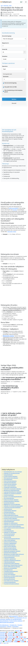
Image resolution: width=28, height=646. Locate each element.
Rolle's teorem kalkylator (10, 546)
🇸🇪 (21, 2)
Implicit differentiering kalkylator (12, 566)
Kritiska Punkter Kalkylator (10, 518)
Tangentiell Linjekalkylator (10, 487)
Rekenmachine (18, 640)
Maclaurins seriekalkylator (10, 568)
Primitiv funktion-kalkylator (10, 476)
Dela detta (23, 15)
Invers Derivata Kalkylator (10, 481)
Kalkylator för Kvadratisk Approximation (14, 524)
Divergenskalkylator (9, 512)
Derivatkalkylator (8, 479)
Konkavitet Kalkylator (9, 503)
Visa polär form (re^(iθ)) (10, 87)
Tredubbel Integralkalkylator (11, 571)
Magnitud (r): (5, 43)
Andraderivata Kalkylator (10, 482)
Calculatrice (3, 637)
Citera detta (5, 15)
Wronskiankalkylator (9, 498)
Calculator (2, 634)
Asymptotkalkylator (9, 573)
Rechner (10, 640)
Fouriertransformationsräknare (12, 555)
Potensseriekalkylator (9, 557)
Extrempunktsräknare (9, 579)
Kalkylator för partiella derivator (12, 473)
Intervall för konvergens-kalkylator (12, 489)
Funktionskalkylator (9, 495)
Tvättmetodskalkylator (9, 562)
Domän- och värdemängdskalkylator (13, 496)
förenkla (15, 209)
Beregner (17, 630)
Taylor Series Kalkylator (9, 540)
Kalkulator (21, 637)
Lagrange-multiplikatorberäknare (12, 560)
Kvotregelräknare (8, 569)
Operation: (5, 66)
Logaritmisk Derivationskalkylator (12, 507)
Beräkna (14, 99)
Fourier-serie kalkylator (9, 574)
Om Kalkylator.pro (4, 625)
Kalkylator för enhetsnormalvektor (12, 493)
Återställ (14, 103)
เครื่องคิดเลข (8, 641)
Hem (2, 5)
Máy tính (3, 640)
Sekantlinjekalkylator (9, 521)
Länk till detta (14, 15)
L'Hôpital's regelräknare (10, 559)
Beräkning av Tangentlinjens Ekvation (13, 565)
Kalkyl (10, 5)
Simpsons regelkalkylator (10, 543)
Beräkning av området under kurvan (13, 576)
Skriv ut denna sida (6, 14)
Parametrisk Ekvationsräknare (11, 583)
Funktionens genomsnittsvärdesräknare (14, 517)
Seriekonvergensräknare (10, 548)
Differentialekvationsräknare (11, 515)
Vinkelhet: (4, 56)
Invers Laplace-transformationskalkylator (14, 527)
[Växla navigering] (26, 2)
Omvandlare (15, 626)
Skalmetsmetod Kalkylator (10, 552)
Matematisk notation (8, 336)
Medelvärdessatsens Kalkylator (11, 501)
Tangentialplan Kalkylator (10, 510)
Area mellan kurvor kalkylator (11, 580)
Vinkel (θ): (4, 49)
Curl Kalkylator (7, 529)
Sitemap (9, 626)
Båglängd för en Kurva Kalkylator (12, 504)
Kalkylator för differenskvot (11, 523)
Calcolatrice (3, 632)
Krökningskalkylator (9, 531)
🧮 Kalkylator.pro (5, 2)
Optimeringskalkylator (9, 577)
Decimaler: (6, 76)
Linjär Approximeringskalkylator (12, 520)
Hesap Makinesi (12, 637)
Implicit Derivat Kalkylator (10, 484)
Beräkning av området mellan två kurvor (14, 554)
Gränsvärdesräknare (9, 535)
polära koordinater (13, 208)
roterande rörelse (11, 231)
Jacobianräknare (8, 509)
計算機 (15, 641)
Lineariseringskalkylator (10, 582)
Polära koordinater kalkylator (11, 499)
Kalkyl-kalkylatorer (13, 616)
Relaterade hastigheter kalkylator (12, 551)
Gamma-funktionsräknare (10, 541)
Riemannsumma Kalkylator (10, 549)
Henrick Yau (10, 12)
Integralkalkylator (8, 475)
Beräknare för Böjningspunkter (11, 490)
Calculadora (11, 632)
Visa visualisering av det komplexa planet (13, 91)
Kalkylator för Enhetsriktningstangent (13, 506)
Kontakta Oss (13, 625)
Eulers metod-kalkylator (10, 485)
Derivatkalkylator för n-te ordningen (13, 471)
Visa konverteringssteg (10, 83)
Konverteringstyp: (7, 36)
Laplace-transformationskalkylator (12, 526)
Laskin (24, 638)
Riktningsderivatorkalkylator (11, 478)
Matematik (6, 5)
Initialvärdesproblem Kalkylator (11, 563)
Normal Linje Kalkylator (9, 513)
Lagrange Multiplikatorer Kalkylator (13, 492)
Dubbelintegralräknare (9, 545)
